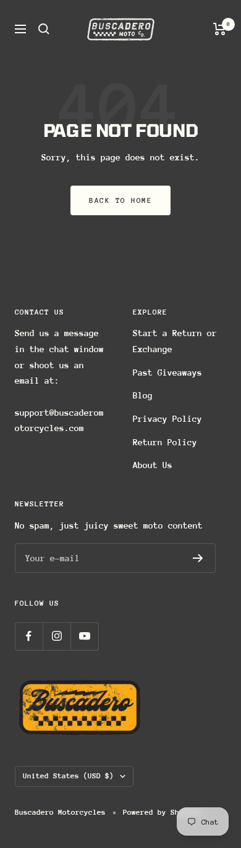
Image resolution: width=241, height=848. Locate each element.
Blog (143, 395)
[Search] (43, 29)
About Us (152, 465)
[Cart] (219, 29)
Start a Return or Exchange (175, 341)
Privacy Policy (167, 419)
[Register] (198, 558)
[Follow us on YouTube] (84, 636)
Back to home (120, 200)
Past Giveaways (167, 372)
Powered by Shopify (162, 812)
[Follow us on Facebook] (29, 636)
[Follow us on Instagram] (56, 636)
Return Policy (165, 442)
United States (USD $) (68, 776)
